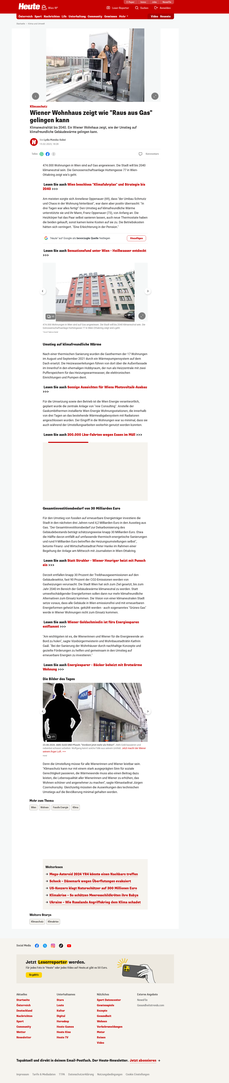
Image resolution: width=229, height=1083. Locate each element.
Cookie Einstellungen (137, 1074)
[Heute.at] (29, 6)
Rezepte (102, 1010)
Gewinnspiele (105, 1005)
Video (154, 16)
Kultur (61, 1010)
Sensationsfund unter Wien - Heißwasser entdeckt (106, 251)
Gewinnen (110, 16)
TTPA (62, 1074)
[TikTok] (61, 945)
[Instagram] (53, 945)
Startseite (20, 24)
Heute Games (65, 1026)
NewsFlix (142, 1000)
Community (95, 16)
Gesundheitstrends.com (150, 1005)
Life (64, 16)
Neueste (165, 16)
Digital (61, 1016)
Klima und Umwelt (36, 24)
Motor (101, 1032)
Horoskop (63, 1021)
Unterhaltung (77, 16)
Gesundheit (104, 1016)
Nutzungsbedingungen (109, 1074)
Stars (60, 1000)
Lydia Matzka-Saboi (55, 139)
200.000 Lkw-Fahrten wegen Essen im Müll (101, 434)
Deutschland (24, 1010)
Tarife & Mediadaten (43, 1074)
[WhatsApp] (42, 154)
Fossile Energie (60, 807)
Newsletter (23, 1037)
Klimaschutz (37, 921)
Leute (60, 1005)
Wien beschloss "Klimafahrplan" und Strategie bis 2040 (94, 186)
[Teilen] (54, 154)
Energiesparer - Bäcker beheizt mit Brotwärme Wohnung (92, 667)
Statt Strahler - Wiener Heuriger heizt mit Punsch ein (94, 562)
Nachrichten (24, 1016)
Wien (33, 807)
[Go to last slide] (43, 291)
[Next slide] (148, 291)
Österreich (25, 16)
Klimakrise (53, 921)
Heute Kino (64, 1032)
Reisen (101, 1037)
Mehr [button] (122, 16)
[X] (45, 945)
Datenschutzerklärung (81, 1074)
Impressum (22, 1074)
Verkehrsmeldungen (109, 1026)
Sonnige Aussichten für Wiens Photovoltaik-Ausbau (107, 387)
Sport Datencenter (109, 1000)
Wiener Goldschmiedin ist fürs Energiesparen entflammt (91, 624)
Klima (75, 807)
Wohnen (44, 807)
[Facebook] (48, 154)
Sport (38, 16)
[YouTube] (69, 945)
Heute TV (62, 1037)
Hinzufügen (136, 238)
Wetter (21, 1032)
